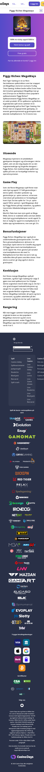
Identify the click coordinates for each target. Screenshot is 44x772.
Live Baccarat (30, 400)
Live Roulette (31, 388)
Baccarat (14, 379)
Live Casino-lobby (30, 367)
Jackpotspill (16, 369)
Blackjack (15, 375)
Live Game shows (29, 381)
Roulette (15, 372)
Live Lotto (29, 374)
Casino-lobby (16, 362)
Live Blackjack (31, 394)
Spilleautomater (18, 365)
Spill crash (15, 382)
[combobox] (23, 342)
